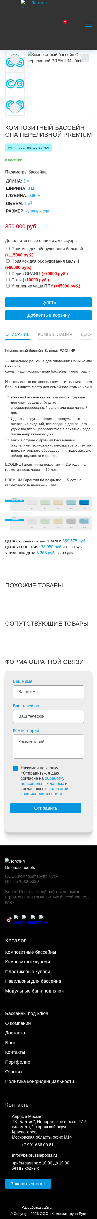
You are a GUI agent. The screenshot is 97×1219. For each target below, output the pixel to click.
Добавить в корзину (48, 315)
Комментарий (26, 730)
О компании (18, 1023)
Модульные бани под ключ (34, 991)
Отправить (45, 808)
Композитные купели (27, 961)
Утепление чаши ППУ (45, 286)
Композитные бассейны (30, 952)
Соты (29, 280)
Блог (10, 1042)
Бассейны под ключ (26, 1013)
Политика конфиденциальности (39, 1081)
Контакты (15, 1052)
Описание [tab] (17, 334)
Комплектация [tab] (55, 334)
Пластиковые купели (27, 971)
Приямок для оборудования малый (42, 264)
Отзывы (13, 1071)
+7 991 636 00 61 (37, 1145)
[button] (59, 83)
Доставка (15, 1032)
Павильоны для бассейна (33, 981)
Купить (48, 302)
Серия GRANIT (39, 273)
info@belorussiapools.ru (34, 1155)
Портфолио (17, 1062)
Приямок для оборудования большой (44, 252)
